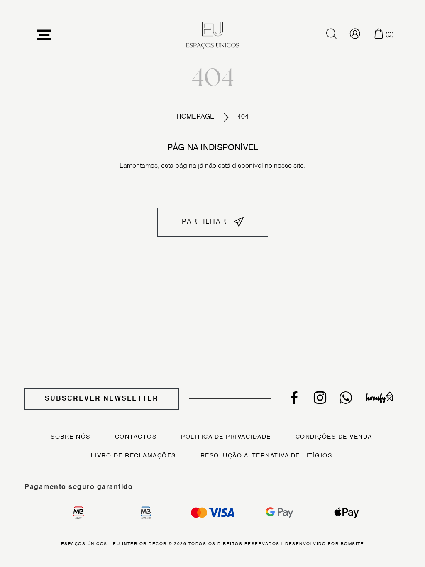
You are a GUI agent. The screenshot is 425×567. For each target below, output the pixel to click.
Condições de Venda (334, 437)
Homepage (195, 117)
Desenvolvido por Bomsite (324, 544)
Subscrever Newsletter (102, 399)
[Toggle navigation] (44, 35)
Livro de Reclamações (133, 456)
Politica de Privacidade (226, 437)
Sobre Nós (70, 437)
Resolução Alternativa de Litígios (266, 456)
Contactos (136, 437)
